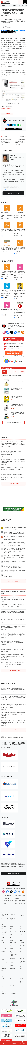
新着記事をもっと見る (14, 483)
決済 (12, 965)
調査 (20, 968)
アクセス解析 (13, 942)
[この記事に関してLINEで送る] (19, 125)
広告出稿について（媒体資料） (20, 896)
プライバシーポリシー (9, 900)
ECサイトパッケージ (22, 962)
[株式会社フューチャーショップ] (9, 784)
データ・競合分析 (13, 945)
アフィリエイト (22, 931)
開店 (12, 962)
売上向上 (4, 940)
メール (12, 934)
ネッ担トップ (3, 734)
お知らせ (21, 978)
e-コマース (4, 372)
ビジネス (16, 371)
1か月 (21, 524)
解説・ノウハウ (4, 982)
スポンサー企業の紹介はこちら (13, 873)
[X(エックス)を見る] (11, 891)
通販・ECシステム (22, 965)
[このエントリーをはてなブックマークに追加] (13, 125)
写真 (12, 948)
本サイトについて (8, 895)
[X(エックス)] (11, 332)
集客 (20, 928)
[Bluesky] (15, 891)
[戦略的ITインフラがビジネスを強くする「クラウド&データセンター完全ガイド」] (6, 1011)
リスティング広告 (13, 931)
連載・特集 (3, 5)
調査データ (13, 982)
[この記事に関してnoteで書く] (16, 125)
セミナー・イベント (13, 978)
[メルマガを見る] (3, 891)
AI (22, 5)
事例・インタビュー (22, 982)
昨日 (5, 524)
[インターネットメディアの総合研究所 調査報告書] (20, 1016)
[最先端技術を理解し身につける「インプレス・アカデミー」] (20, 1036)
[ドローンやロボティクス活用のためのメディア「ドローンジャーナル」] (6, 1036)
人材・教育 (13, 958)
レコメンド (4, 948)
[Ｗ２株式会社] (8, 844)
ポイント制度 (22, 945)
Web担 (9, 328)
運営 (20, 951)
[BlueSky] (15, 332)
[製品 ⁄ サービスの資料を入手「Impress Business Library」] (6, 1031)
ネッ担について (5, 918)
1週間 (13, 524)
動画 (20, 948)
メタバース (13, 928)
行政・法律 (13, 968)
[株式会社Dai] (9, 796)
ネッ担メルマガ (22, 915)
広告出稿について (13, 919)
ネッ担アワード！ (13, 915)
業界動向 (4, 968)
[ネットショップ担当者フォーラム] (13, 885)
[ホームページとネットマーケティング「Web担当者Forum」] (6, 1016)
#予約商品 (8, 108)
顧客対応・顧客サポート (14, 955)
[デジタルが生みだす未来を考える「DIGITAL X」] (20, 1031)
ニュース (2, 736)
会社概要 (6, 903)
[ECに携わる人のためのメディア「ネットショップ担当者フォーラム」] (20, 1026)
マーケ (10, 371)
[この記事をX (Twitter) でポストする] (10, 125)
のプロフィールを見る (13, 193)
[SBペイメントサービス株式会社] (9, 767)
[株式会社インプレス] (13, 1003)
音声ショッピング (13, 937)
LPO (3, 942)
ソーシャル (22, 934)
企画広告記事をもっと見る (14, 670)
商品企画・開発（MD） (5, 958)
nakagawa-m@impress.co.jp (10, 189)
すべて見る (14, 730)
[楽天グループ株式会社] (9, 755)
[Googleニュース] (19, 332)
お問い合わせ (7, 898)
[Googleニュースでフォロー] (19, 891)
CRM (21, 940)
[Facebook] (8, 332)
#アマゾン (3, 108)
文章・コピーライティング (13, 951)
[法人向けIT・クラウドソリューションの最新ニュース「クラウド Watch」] (6, 1021)
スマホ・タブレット (5, 945)
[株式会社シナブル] (8, 854)
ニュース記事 (13, 993)
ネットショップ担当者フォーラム (5, 2)
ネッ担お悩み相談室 (20, 326)
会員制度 (12, 940)
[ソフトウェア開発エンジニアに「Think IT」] (20, 1011)
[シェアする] (7, 125)
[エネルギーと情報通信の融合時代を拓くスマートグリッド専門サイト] (6, 1026)
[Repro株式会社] (8, 824)
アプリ (21, 937)
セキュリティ (22, 958)
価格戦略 (4, 955)
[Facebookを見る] (7, 891)
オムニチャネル (5, 962)
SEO (3, 934)
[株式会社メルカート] (8, 834)
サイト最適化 (22, 942)
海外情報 (14, 5)
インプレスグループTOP (20, 903)
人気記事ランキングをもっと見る (14, 581)
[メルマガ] (4, 332)
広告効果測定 (4, 951)
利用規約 (17, 898)
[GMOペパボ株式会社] (9, 807)
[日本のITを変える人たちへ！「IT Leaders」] (20, 1021)
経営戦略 (22, 371)
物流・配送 (22, 955)
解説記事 (4, 993)
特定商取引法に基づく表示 (20, 901)
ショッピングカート (4, 965)
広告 (3, 937)
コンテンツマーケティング (5, 931)
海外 (10, 5)
